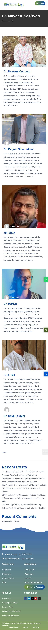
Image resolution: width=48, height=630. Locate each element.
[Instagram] (39, 598)
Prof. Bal (9, 375)
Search (4, 452)
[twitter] (32, 598)
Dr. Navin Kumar (14, 416)
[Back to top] (43, 621)
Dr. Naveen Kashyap (16, 71)
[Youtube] (35, 598)
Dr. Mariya (10, 303)
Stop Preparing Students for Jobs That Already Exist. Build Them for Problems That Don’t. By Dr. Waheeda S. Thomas (24, 488)
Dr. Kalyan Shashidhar (18, 149)
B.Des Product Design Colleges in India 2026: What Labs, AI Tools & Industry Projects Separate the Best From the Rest (23, 498)
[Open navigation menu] (42, 6)
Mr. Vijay (9, 232)
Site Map (36, 627)
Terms (25, 627)
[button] (40, 3)
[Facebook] (25, 598)
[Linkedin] (29, 598)
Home (4, 21)
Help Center (13, 627)
